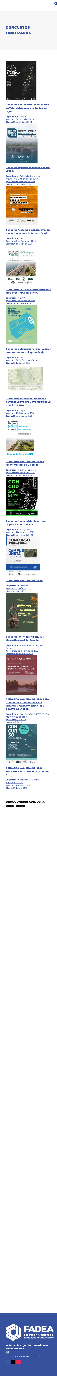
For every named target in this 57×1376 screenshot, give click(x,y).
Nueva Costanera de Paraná (24, 1117)
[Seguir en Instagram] (18, 1362)
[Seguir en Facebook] (8, 1362)
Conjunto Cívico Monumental (25, 912)
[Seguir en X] (13, 1362)
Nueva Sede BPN (17, 1051)
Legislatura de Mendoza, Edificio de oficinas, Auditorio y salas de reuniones (27, 982)
